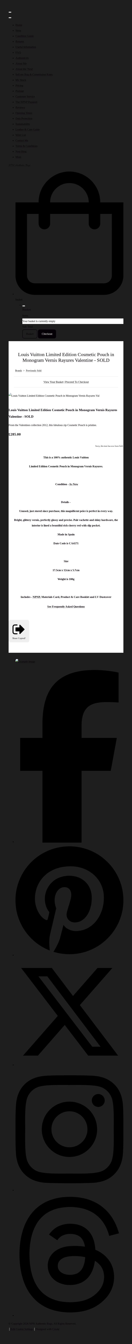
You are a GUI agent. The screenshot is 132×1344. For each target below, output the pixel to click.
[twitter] (69, 1064)
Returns (19, 41)
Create (55, 1329)
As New (73, 484)
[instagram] (69, 1190)
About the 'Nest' (24, 69)
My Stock (20, 80)
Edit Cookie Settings (22, 1329)
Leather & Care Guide (27, 129)
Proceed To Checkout (77, 382)
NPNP (36, 597)
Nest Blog (20, 151)
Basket (30, 333)
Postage (19, 91)
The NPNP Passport (26, 102)
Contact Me (21, 140)
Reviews (20, 107)
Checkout (47, 333)
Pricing (19, 85)
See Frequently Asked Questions (66, 606)
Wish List (20, 135)
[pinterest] (69, 955)
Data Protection (23, 118)
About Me (21, 63)
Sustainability (22, 124)
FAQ (18, 52)
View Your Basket (53, 382)
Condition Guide (24, 36)
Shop (18, 30)
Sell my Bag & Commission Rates (34, 74)
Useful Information (25, 47)
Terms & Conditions (26, 146)
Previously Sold (33, 370)
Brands (18, 370)
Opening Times (23, 113)
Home (18, 25)
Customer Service (25, 96)
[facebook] (69, 841)
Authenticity (22, 58)
